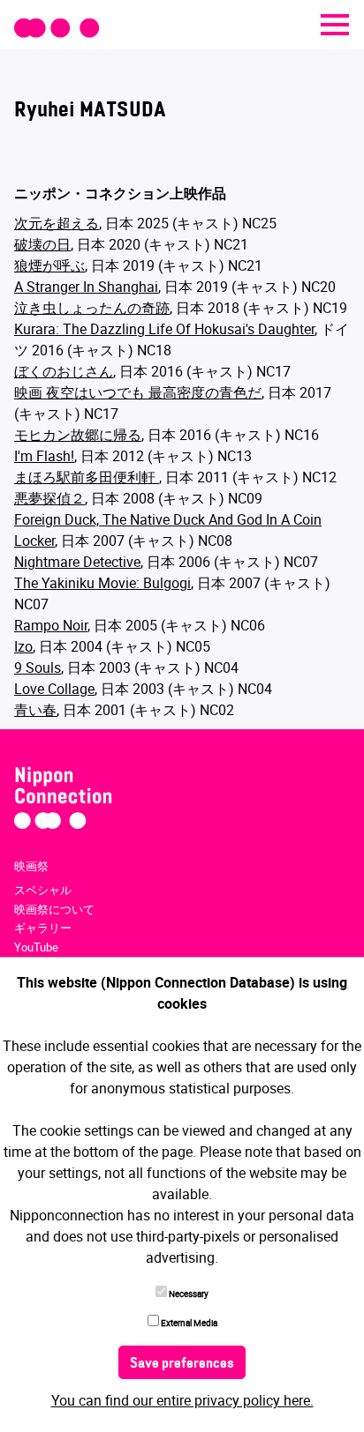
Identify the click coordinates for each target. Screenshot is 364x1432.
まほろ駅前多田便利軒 (86, 477)
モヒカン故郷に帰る (77, 434)
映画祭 (31, 866)
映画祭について (54, 909)
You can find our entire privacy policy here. (182, 1400)
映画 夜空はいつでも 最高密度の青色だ (138, 392)
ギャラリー (43, 928)
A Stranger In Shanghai (86, 286)
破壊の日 (42, 244)
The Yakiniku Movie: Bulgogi (102, 583)
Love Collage (54, 688)
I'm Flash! (44, 456)
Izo (23, 646)
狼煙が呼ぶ (49, 265)
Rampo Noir (50, 625)
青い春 (35, 710)
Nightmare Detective (77, 561)
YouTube (36, 947)
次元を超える (56, 223)
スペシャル (43, 890)
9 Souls (37, 667)
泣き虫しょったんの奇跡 (92, 307)
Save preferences (182, 1364)
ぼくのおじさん (63, 371)
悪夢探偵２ (49, 498)
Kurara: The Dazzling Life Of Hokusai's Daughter (164, 329)
